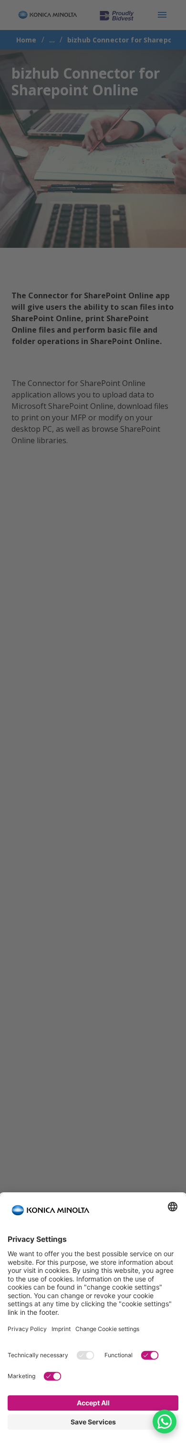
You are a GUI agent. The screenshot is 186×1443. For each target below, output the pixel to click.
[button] (164, 1421)
